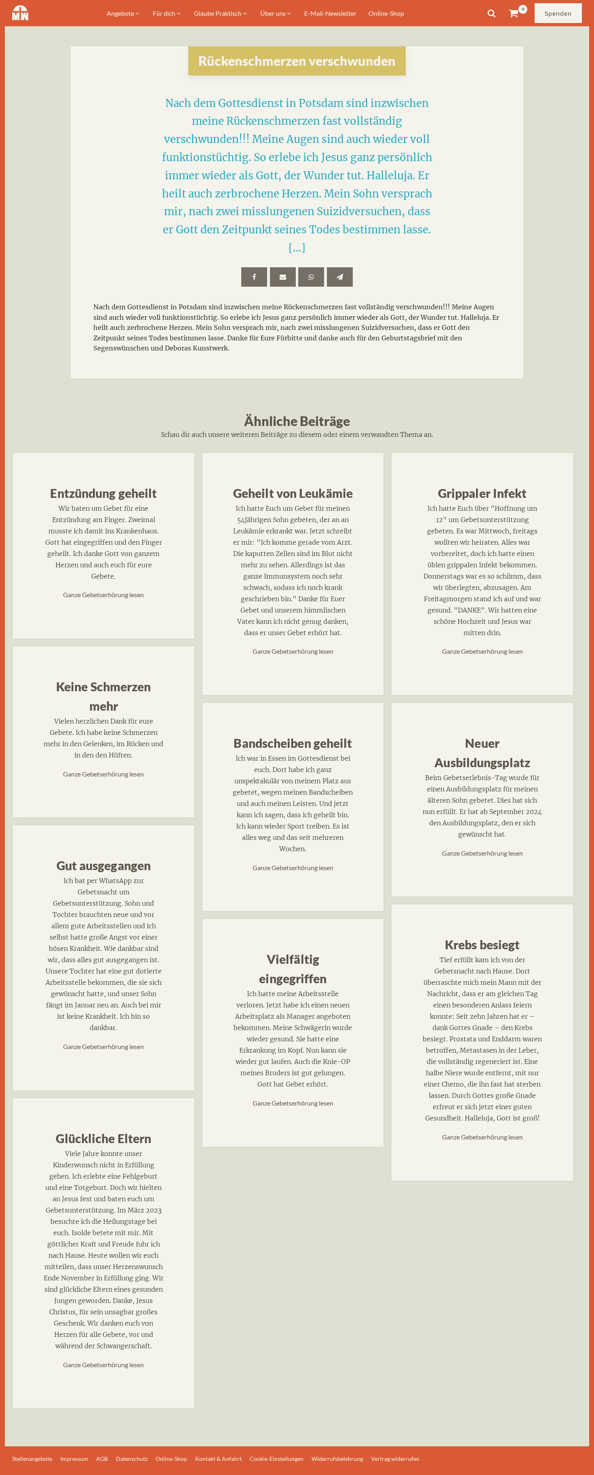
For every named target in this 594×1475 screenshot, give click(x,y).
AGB (102, 1458)
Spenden (558, 13)
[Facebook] (254, 277)
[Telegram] (340, 277)
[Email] (283, 277)
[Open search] (491, 13)
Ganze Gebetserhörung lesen (103, 594)
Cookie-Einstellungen (276, 1458)
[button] (124, 13)
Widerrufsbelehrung (337, 1458)
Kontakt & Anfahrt (218, 1458)
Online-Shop (171, 1458)
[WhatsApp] (311, 277)
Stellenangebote (32, 1458)
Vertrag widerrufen (395, 1458)
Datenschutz (131, 1458)
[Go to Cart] (517, 13)
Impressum (74, 1458)
